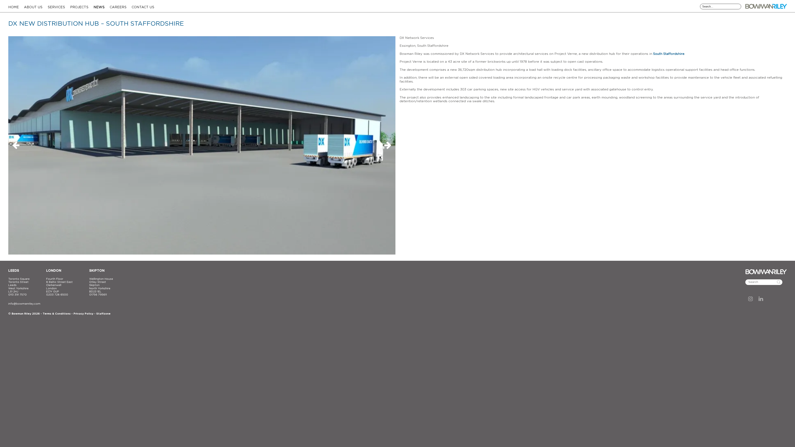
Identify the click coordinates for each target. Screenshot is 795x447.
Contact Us (143, 7)
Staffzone (103, 313)
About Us (33, 7)
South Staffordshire (668, 53)
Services (56, 7)
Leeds (13, 270)
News (99, 7)
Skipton (97, 270)
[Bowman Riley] (766, 6)
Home (13, 7)
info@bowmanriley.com (24, 304)
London (53, 270)
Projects (79, 7)
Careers (118, 7)
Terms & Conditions (57, 313)
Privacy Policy (83, 313)
